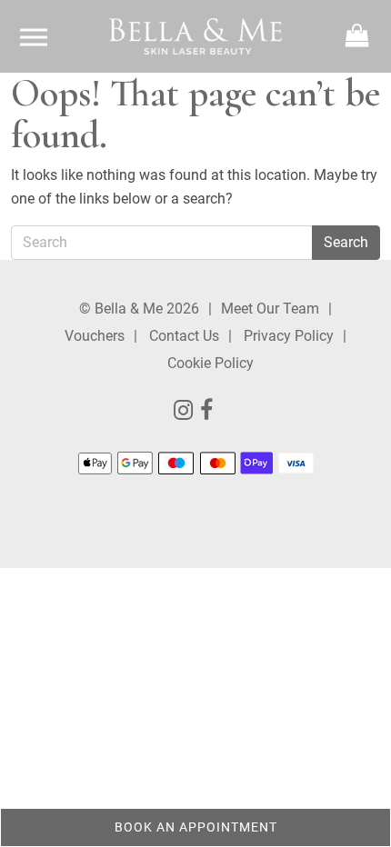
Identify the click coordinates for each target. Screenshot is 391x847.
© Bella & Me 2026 (139, 308)
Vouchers (95, 335)
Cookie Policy (210, 363)
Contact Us (184, 335)
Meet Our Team (270, 308)
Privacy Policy (289, 335)
